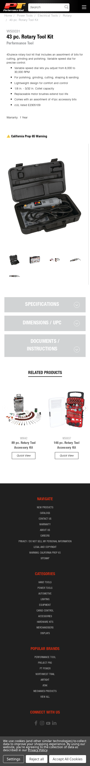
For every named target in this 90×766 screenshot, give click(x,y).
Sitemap (45, 558)
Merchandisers (45, 627)
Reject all (36, 759)
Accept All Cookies (68, 759)
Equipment (45, 605)
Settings (13, 759)
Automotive (45, 594)
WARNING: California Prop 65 (45, 553)
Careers (45, 536)
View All (45, 697)
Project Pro (45, 663)
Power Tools (45, 588)
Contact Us (45, 519)
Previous (5, 408)
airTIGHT (45, 680)
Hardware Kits (45, 622)
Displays (45, 633)
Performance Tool (45, 657)
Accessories (45, 616)
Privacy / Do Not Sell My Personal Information (45, 541)
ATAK (45, 685)
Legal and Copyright (45, 547)
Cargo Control (45, 610)
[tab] (45, 304)
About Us (45, 530)
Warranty (45, 524)
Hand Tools (45, 582)
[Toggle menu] (84, 6)
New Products (45, 507)
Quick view (24, 455)
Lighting (45, 599)
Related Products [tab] (45, 373)
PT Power (45, 668)
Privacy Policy (37, 750)
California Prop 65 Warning (29, 136)
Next (85, 408)
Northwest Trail (45, 674)
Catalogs (45, 513)
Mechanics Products (45, 691)
